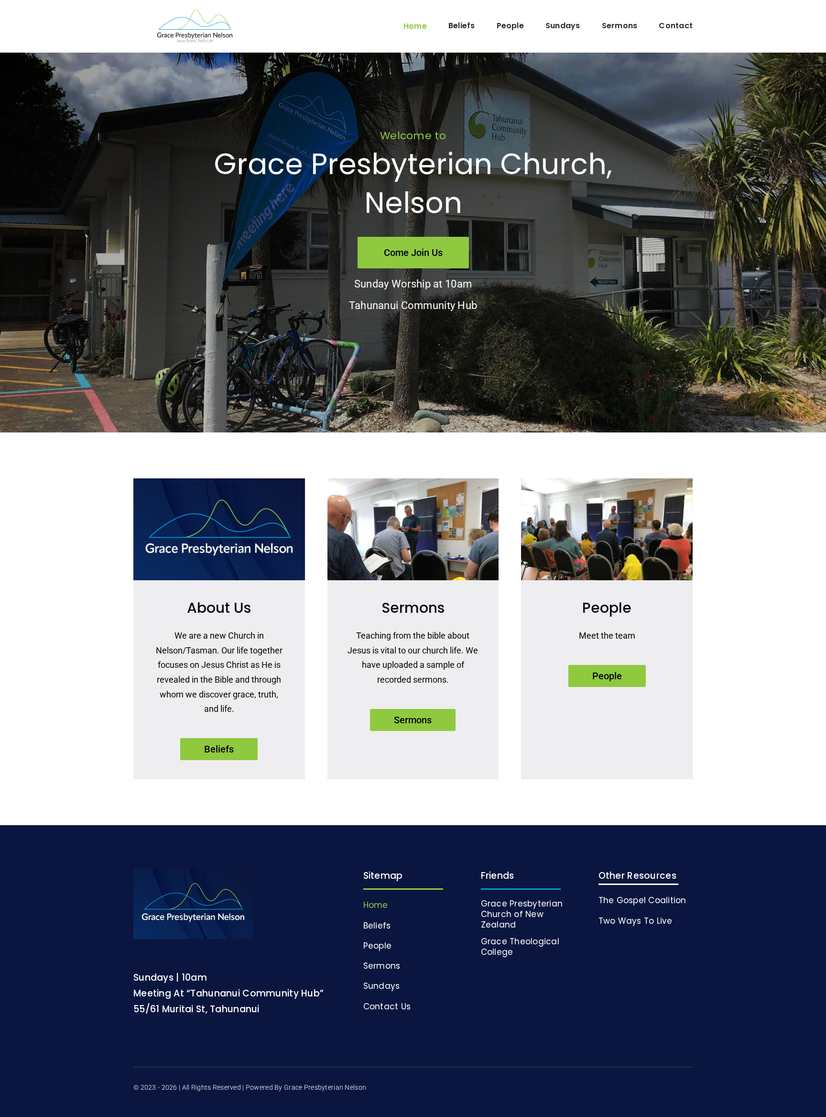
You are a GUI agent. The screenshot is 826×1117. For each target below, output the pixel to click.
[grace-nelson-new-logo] (194, 14)
